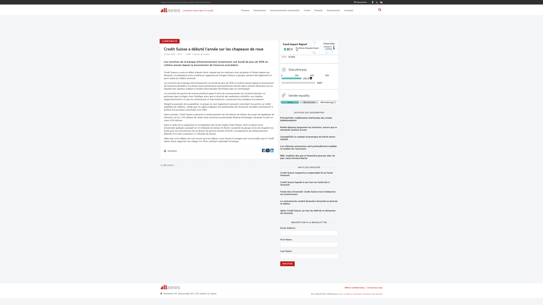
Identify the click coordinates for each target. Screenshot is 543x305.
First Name (286, 239)
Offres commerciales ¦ (354, 287)
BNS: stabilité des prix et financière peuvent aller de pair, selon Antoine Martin (307, 157)
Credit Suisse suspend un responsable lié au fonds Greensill (306, 174)
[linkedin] (272, 150)
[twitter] (268, 150)
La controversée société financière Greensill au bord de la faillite (309, 202)
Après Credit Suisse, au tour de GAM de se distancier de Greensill (308, 211)
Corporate (169, 41)
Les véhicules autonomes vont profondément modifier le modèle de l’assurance (308, 147)
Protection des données (373, 294)
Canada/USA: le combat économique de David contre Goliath (307, 138)
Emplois (318, 10)
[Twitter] (377, 2)
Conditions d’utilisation (352, 294)
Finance (245, 10)
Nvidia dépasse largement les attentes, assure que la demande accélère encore (308, 128)
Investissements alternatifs (285, 10)
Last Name (286, 251)
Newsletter (362, 2)
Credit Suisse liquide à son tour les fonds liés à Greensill (305, 183)
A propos (348, 10)
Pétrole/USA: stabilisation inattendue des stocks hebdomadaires (306, 119)
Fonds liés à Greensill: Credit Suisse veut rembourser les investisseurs (308, 193)
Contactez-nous (375, 287)
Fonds (307, 10)
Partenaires (260, 10)
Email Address (287, 228)
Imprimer (172, 151)
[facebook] (263, 150)
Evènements (333, 10)
